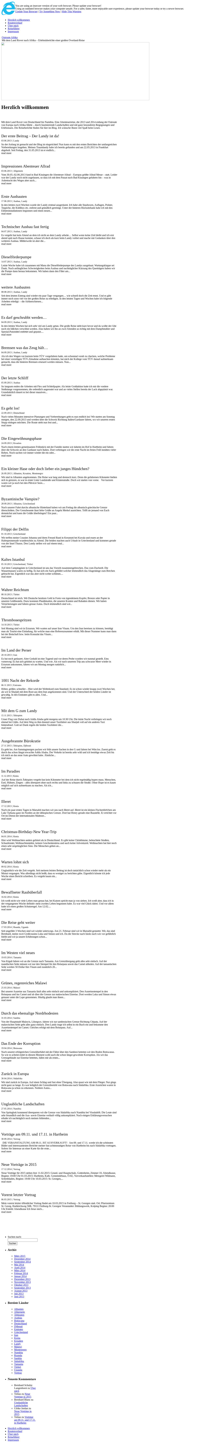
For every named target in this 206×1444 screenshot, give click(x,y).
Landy (16, 141)
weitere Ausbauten (15, 287)
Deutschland (18, 413)
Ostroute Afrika (10, 37)
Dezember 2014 (22, 1259)
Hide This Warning (71, 11)
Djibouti (27, 746)
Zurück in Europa (15, 1074)
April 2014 (19, 1267)
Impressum (13, 31)
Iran (15, 655)
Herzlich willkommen (19, 20)
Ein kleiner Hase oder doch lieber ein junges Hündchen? (45, 469)
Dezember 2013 (22, 1279)
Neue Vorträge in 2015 (19, 1164)
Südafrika (17, 1078)
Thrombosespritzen (16, 620)
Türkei (30, 564)
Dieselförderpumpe (16, 257)
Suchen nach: (14, 1236)
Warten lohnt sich (15, 862)
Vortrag (16, 1139)
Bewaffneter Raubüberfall (21, 892)
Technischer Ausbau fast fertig (25, 227)
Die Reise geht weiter (18, 922)
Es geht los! (10, 408)
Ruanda (16, 927)
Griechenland (29, 504)
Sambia (16, 1018)
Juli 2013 (18, 1293)
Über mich (13, 25)
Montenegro (37, 473)
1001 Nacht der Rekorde (20, 680)
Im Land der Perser (16, 650)
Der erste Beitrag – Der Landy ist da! (30, 136)
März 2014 (19, 1270)
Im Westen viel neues (18, 953)
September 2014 (22, 1261)
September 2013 (22, 1287)
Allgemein (18, 171)
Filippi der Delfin (15, 529)
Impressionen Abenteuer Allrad (25, 166)
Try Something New (49, 11)
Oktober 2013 (21, 1285)
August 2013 (20, 1290)
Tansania (17, 957)
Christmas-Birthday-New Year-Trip (28, 832)
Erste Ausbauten (14, 196)
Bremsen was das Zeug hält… (24, 348)
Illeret (6, 801)
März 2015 (19, 1256)
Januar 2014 (20, 1276)
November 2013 (22, 1282)
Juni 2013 (19, 1296)
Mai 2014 (19, 1264)
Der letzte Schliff (14, 378)
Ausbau (16, 201)
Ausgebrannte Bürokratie (21, 741)
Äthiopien (17, 715)
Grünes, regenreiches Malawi (24, 983)
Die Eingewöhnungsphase (21, 438)
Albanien (17, 473)
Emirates (17, 685)
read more (6, 153)
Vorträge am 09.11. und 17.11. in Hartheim (34, 1134)
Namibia (17, 1109)
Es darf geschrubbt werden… (24, 317)
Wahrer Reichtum (15, 590)
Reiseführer (13, 28)
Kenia (16, 776)
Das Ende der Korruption (20, 1043)
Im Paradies (10, 771)
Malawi (16, 988)
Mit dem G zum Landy (19, 711)
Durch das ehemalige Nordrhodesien (29, 1013)
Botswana (17, 1048)
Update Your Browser (26, 11)
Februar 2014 (21, 1273)
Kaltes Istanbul (13, 559)
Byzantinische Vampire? (20, 499)
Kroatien (17, 443)
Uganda (24, 927)
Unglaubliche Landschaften (22, 1104)
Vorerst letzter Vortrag (18, 1195)
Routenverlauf (15, 22)
